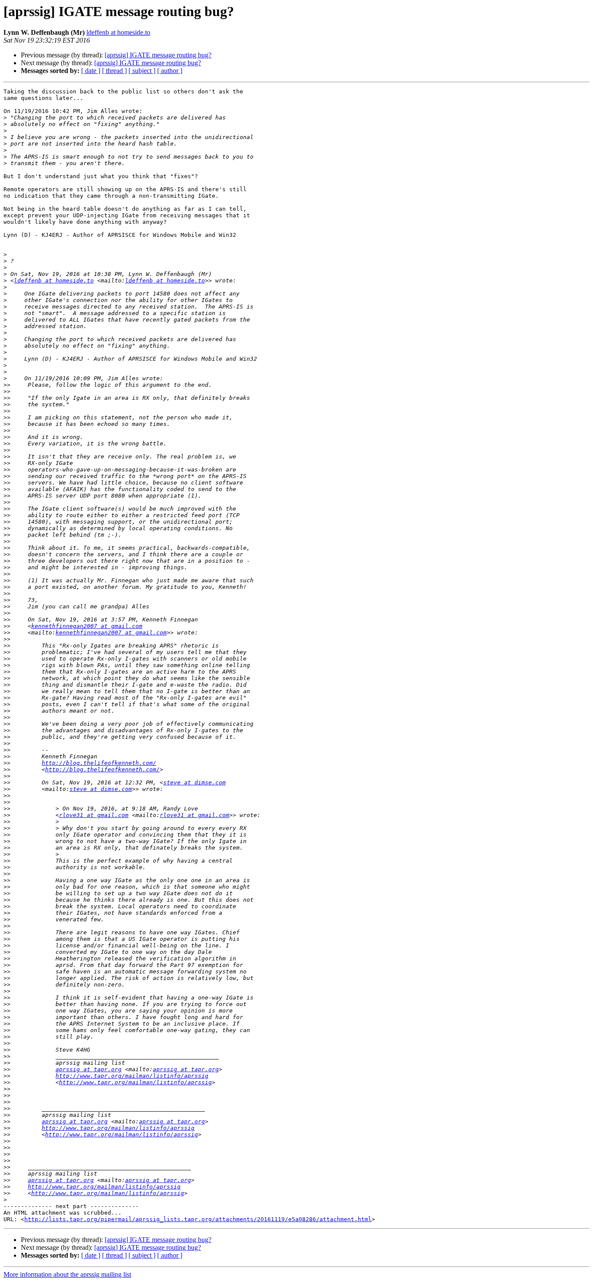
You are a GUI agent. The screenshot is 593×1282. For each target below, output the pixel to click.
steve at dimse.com (194, 782)
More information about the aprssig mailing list (67, 1274)
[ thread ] (114, 70)
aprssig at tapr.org (89, 1069)
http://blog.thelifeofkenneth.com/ (99, 763)
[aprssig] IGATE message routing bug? (158, 55)
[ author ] (169, 70)
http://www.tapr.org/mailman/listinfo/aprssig (132, 1076)
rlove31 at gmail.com (93, 815)
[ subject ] (141, 70)
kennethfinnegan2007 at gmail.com (86, 626)
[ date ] (90, 70)
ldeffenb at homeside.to (118, 32)
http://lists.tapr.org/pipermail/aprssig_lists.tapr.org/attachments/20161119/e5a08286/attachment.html (198, 1219)
